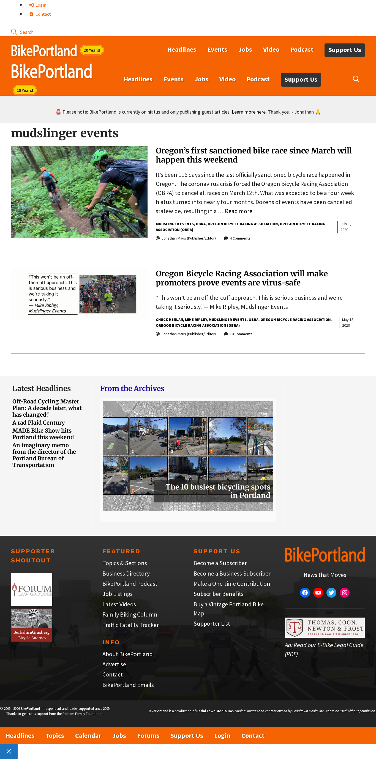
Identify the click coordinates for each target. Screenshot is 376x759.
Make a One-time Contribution (232, 583)
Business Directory (126, 573)
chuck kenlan (169, 319)
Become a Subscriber (220, 563)
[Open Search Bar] (22, 31)
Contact (43, 14)
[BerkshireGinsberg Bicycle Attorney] (31, 639)
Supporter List (212, 623)
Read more (238, 211)
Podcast (302, 49)
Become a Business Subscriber (232, 573)
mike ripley (196, 319)
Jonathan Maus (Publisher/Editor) (189, 238)
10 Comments (241, 333)
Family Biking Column (129, 614)
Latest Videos (119, 604)
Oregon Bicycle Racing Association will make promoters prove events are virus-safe (242, 278)
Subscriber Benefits (219, 594)
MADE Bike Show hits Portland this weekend (43, 434)
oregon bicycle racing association (243, 223)
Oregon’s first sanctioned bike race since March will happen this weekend (254, 155)
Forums (148, 735)
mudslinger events (175, 223)
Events (217, 49)
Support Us (344, 49)
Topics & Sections (124, 563)
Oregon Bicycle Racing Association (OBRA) (198, 325)
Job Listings (117, 594)
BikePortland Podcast (129, 583)
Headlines (181, 49)
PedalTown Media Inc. (215, 711)
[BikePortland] (51, 72)
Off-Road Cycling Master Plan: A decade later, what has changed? (47, 408)
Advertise (114, 664)
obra (201, 223)
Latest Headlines (41, 388)
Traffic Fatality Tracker (130, 625)
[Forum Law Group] (31, 604)
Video (271, 49)
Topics (54, 735)
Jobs (245, 49)
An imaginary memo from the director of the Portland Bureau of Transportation (44, 455)
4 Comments (240, 238)
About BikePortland (127, 654)
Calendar (88, 735)
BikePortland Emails (128, 685)
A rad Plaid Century (38, 422)
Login (40, 5)
